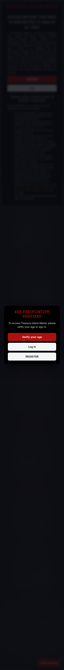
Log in (32, 346)
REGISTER (32, 356)
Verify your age (32, 337)
